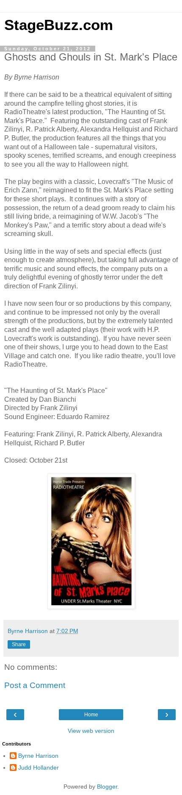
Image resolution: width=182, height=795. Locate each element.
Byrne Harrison (38, 755)
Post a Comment (34, 685)
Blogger (107, 786)
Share (19, 644)
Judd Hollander (38, 767)
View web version (91, 730)
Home (91, 715)
